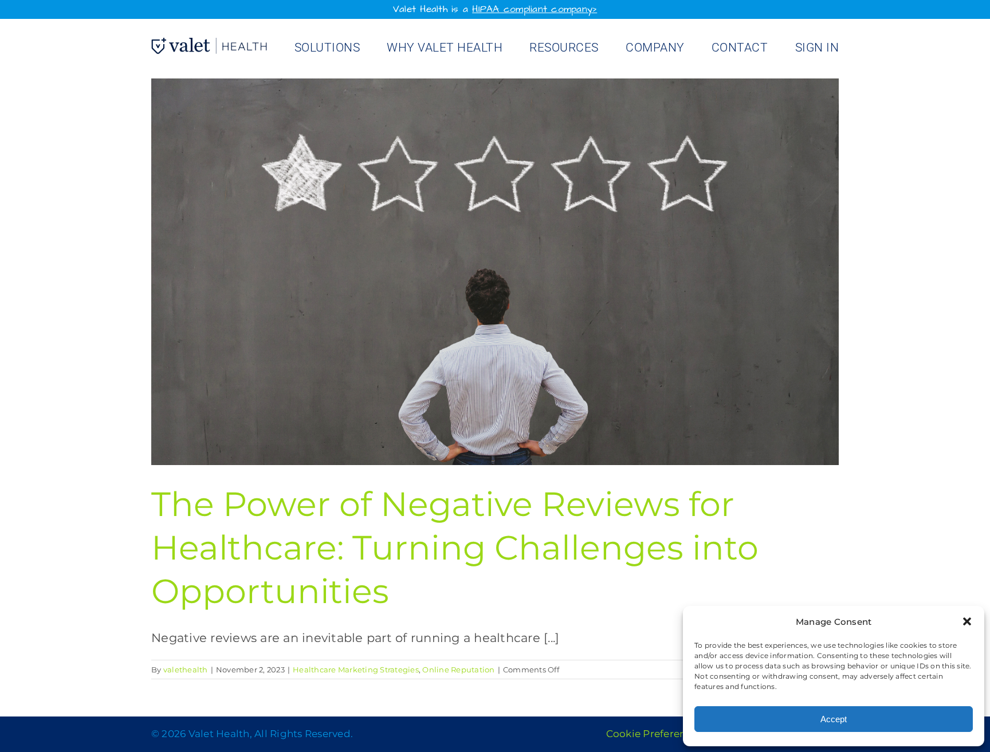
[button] (967, 621)
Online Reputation (458, 669)
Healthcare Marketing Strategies (356, 669)
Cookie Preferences (654, 733)
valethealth (185, 669)
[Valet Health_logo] (209, 44)
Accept (833, 719)
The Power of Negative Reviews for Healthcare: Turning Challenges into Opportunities (455, 547)
